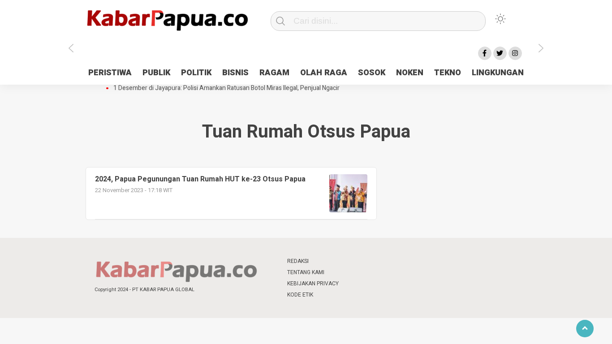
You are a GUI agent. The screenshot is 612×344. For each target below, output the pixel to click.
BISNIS (235, 73)
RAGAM (274, 73)
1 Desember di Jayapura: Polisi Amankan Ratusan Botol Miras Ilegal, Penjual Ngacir (226, 88)
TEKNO (447, 73)
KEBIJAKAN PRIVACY (313, 284)
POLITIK (196, 73)
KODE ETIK (300, 295)
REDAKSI (298, 261)
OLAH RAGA (323, 73)
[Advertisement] (565, 203)
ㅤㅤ (365, 261)
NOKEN (409, 73)
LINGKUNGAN (498, 73)
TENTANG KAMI (305, 272)
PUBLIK (156, 73)
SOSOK (371, 73)
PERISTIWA (110, 73)
